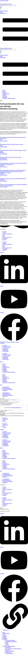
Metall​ (1, 361)
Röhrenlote (5, 390)
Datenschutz (5, 419)
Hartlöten (4, 94)
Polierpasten (7, 649)
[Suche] (15, 5)
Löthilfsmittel (5, 348)
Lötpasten (7, 645)
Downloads (5, 238)
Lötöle (6, 643)
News (4, 235)
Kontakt (4, 239)
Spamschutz (2, 410)
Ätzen (4, 90)
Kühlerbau (5, 96)
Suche (1, 5)
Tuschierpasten (8, 652)
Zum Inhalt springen (4, 0)
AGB (4, 420)
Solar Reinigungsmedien (8, 389)
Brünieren (5, 92)
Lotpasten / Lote (6, 347)
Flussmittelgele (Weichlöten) (11, 641)
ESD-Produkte (6, 351)
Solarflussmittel (6, 387)
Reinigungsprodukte (7, 346)
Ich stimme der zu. (13, 407)
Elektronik (2, 343)
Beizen (4, 91)
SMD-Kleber (5, 350)
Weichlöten (5, 97)
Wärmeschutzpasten (9, 653)
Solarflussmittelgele (7, 388)
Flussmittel (5, 345)
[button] (14, 8)
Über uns (4, 231)
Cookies (4, 421)
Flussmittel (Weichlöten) (10, 640)
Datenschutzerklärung (15, 407)
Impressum (5, 417)
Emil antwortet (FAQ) (7, 237)
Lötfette (6, 642)
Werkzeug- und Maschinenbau (9, 98)
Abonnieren (3, 414)
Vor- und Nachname (4, 399)
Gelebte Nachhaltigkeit (7, 233)
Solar (1, 384)
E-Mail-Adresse (3, 402)
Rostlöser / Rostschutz (9, 651)
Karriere (4, 232)
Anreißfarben (8, 647)
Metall (1, 12)
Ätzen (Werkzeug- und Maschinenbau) (13, 648)
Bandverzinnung (6, 93)
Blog (4, 236)
